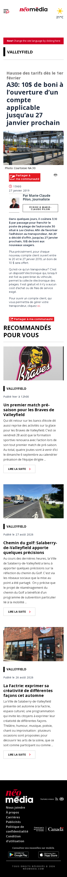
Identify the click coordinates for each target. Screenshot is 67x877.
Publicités (13, 822)
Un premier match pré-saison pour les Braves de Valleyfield (28, 409)
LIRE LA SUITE (17, 469)
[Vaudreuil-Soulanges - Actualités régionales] (33, 8)
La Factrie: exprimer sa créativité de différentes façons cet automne (28, 690)
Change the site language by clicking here (33, 40)
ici (38, 306)
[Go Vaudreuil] (18, 795)
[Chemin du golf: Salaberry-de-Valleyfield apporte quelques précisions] (33, 501)
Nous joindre (15, 807)
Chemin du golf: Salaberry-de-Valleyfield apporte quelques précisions (30, 547)
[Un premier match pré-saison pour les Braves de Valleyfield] (33, 363)
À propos (12, 812)
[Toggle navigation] (6, 11)
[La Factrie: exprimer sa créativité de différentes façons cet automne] (33, 643)
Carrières (13, 817)
